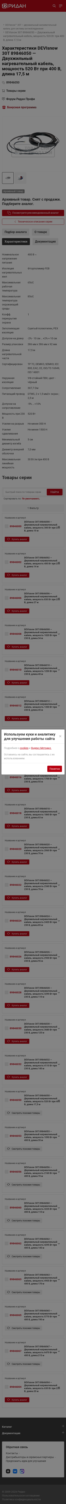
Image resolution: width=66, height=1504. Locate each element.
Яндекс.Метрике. (41, 748)
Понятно (55, 768)
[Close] (60, 736)
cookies (24, 748)
